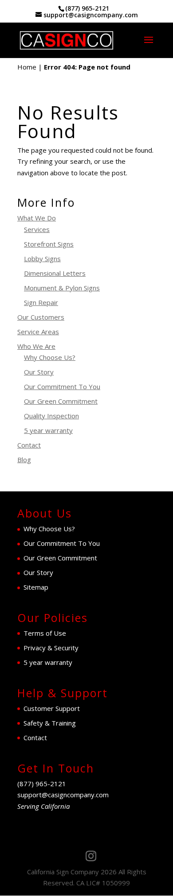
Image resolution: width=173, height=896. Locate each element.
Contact (29, 444)
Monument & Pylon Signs (62, 287)
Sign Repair (41, 302)
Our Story (39, 371)
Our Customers (40, 317)
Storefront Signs (49, 243)
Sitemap (36, 587)
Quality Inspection (51, 415)
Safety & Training (50, 722)
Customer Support (52, 708)
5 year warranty (48, 430)
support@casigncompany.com (63, 794)
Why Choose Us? (49, 357)
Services (37, 229)
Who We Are (36, 346)
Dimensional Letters (55, 273)
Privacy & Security (51, 647)
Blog (24, 459)
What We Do (36, 217)
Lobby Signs (42, 258)
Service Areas (38, 331)
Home (26, 66)
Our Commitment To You (62, 386)
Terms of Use (45, 633)
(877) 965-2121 (87, 8)
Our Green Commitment (61, 401)
